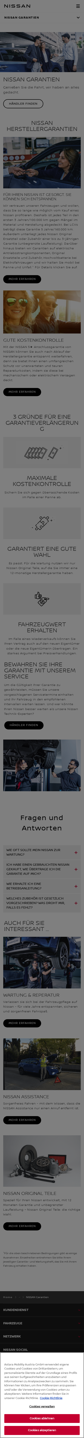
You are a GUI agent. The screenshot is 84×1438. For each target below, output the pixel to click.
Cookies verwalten (42, 1406)
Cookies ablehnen (42, 1418)
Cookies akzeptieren (42, 1430)
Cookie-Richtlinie (51, 1398)
